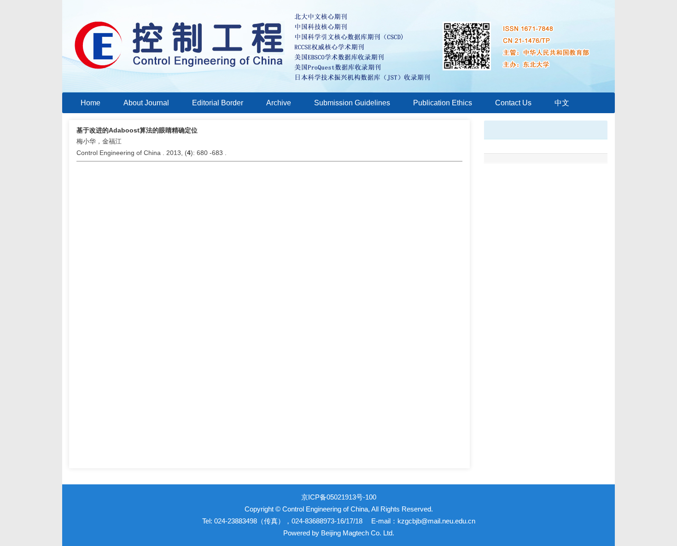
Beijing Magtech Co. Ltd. (357, 533)
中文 (561, 103)
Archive (278, 103)
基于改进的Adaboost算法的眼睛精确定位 (137, 130)
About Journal (146, 103)
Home (90, 103)
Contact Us (513, 103)
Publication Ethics (442, 103)
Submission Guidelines (352, 103)
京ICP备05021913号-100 (338, 497)
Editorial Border (217, 103)
